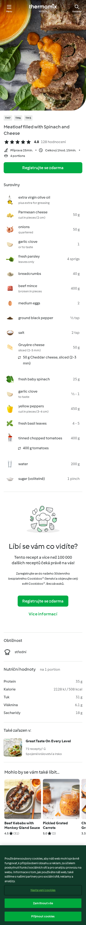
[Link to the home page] (43, 8)
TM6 (18, 118)
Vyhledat (77, 11)
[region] (43, 885)
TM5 (28, 118)
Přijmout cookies (43, 916)
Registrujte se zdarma (43, 167)
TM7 (8, 118)
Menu (9, 11)
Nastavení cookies (43, 890)
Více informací (43, 614)
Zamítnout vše (43, 903)
